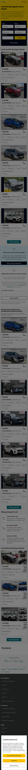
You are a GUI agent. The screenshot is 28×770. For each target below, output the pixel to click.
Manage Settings (14, 765)
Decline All (14, 760)
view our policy (7, 751)
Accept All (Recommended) (14, 755)
